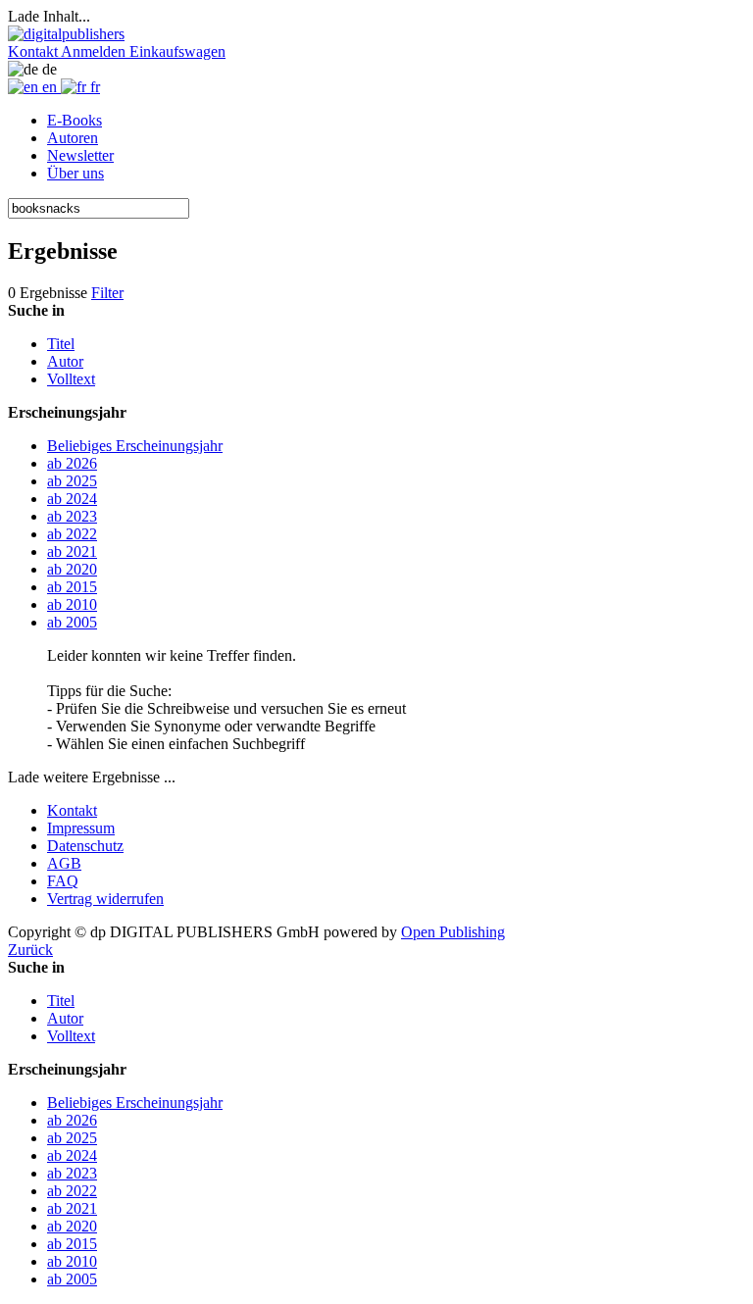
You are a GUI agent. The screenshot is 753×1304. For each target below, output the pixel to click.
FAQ (62, 881)
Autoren (72, 137)
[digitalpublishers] (66, 33)
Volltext (71, 379)
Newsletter (80, 155)
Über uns (75, 173)
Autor (65, 361)
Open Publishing (453, 932)
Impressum (81, 828)
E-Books (74, 120)
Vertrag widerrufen (105, 898)
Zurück (30, 949)
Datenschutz (85, 845)
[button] (34, 51)
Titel (61, 343)
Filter (107, 292)
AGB (64, 863)
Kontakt (72, 810)
